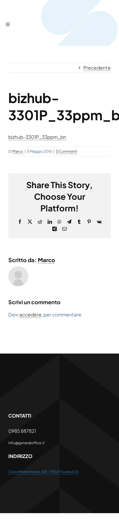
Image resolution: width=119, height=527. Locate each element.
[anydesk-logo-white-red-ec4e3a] (50, 378)
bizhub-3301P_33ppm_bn (37, 137)
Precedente (97, 68)
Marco (17, 151)
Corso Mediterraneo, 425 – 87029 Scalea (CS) (43, 472)
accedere (30, 314)
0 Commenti (66, 151)
